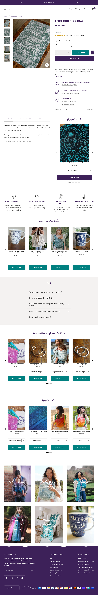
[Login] (85, 9)
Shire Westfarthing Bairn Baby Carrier (60, 252)
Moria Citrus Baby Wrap (60, 431)
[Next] (92, 153)
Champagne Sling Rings (38, 364)
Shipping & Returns (56, 573)
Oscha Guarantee (56, 570)
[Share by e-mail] (69, 109)
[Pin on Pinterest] (63, 109)
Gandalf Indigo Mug (81, 251)
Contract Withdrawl (56, 576)
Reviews (41, 119)
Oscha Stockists (83, 564)
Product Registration (85, 573)
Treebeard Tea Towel (63, 45)
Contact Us (54, 567)
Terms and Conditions (85, 567)
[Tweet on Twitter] (66, 109)
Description (8, 119)
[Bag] (93, 9)
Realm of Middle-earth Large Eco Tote (38, 252)
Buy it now (74, 58)
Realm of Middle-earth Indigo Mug (16, 252)
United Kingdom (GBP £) (72, 9)
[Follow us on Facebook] (6, 578)
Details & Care (25, 119)
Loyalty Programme (56, 564)
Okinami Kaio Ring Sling (59, 364)
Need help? (90, 110)
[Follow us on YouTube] (22, 578)
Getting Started (55, 561)
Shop (51, 558)
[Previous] (57, 153)
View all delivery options (69, 85)
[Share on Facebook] (60, 109)
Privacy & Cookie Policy (86, 570)
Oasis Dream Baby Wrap (81, 431)
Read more (58, 76)
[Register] (32, 570)
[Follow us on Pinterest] (17, 578)
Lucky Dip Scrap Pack (16, 364)
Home (5, 16)
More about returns (68, 105)
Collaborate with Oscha (86, 561)
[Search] (9, 9)
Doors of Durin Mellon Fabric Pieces (74, 163)
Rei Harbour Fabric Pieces (38, 431)
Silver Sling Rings (81, 364)
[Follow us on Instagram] (11, 578)
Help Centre (82, 558)
